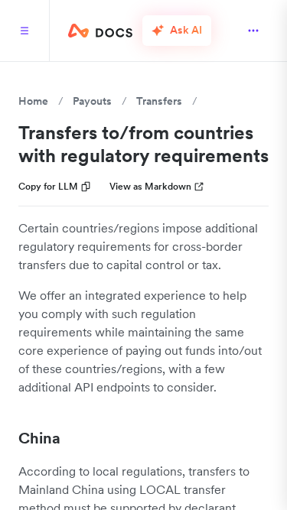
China (39, 438)
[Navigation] (24, 30)
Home (33, 101)
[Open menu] (253, 30)
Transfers (159, 101)
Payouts (92, 101)
